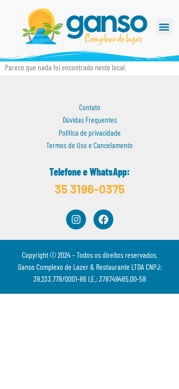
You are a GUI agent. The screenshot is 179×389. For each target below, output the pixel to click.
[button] (164, 26)
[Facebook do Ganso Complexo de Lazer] (103, 219)
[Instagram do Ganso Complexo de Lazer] (76, 219)
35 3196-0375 (90, 189)
